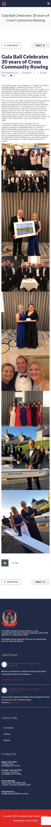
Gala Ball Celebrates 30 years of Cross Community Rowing (24, 61)
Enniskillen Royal (11, 73)
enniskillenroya (8, 679)
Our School (8, 727)
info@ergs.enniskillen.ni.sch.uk (14, 793)
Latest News (27, 73)
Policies (7, 740)
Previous (12, 45)
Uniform (7, 734)
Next (39, 45)
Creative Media (31, 820)
